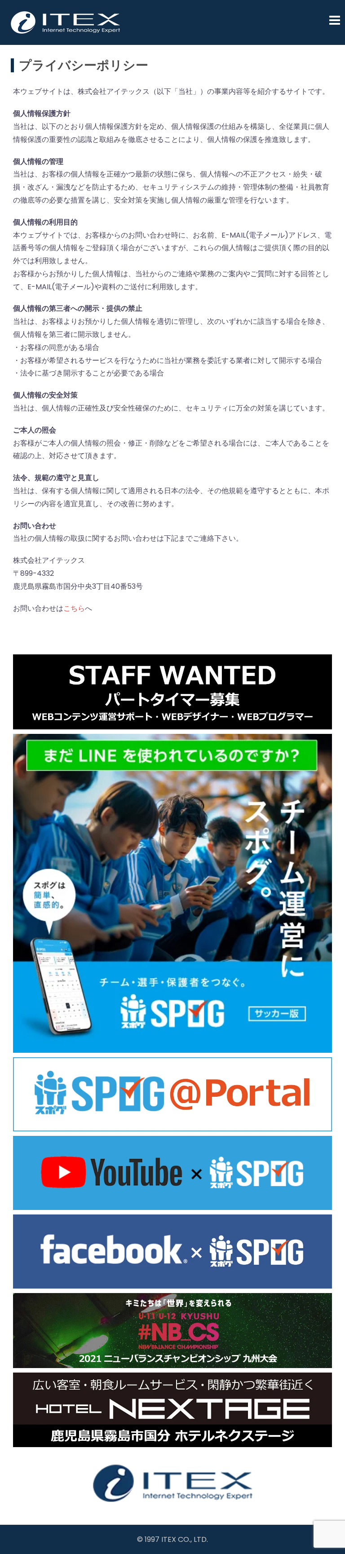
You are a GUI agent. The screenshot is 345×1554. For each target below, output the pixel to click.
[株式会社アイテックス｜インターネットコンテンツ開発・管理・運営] (66, 22)
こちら (74, 608)
